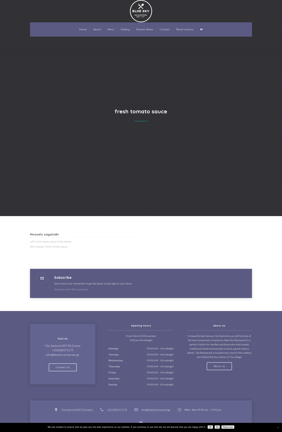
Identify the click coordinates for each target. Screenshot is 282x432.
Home (83, 29)
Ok (210, 427)
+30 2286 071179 (117, 409)
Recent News (144, 29)
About (97, 29)
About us (219, 366)
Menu (111, 29)
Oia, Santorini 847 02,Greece (77, 409)
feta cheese (37, 246)
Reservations (185, 29)
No (217, 427)
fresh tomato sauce (56, 246)
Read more (228, 427)
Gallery (125, 29)
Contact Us (63, 367)
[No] (278, 427)
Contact (165, 29)
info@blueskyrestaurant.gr (156, 409)
